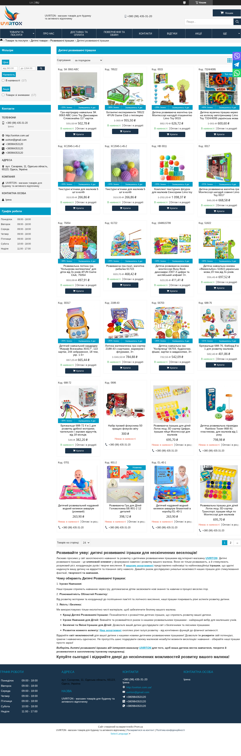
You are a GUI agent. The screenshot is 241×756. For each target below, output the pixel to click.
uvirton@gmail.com (16, 139)
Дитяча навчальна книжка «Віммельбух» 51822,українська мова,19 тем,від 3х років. (219, 268)
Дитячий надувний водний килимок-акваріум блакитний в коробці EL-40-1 (172, 508)
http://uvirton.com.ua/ (17, 135)
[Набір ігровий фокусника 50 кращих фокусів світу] (125, 404)
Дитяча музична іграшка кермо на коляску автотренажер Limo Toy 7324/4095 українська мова (219, 115)
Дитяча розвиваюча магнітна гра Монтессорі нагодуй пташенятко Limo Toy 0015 (172, 115)
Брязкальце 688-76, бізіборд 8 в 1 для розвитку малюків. (219, 347)
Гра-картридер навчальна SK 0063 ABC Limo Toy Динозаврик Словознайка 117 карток (78, 115)
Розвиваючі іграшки (62, 40)
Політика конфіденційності (170, 730)
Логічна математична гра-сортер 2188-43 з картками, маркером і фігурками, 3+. (125, 348)
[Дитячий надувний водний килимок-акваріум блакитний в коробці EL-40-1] (172, 484)
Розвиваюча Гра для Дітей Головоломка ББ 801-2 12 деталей (125, 508)
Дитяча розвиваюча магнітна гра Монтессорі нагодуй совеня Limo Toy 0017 (219, 192)
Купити (80, 134)
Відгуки (172, 33)
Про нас (48, 33)
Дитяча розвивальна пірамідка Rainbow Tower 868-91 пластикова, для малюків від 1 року (219, 430)
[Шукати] (237, 21)
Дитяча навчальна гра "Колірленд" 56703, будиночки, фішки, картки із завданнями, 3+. (172, 348)
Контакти (145, 33)
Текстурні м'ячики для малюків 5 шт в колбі (78, 191)
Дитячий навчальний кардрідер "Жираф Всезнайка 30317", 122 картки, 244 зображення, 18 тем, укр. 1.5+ (78, 350)
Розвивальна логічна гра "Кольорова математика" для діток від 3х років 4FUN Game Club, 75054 (78, 270)
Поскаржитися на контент (140, 730)
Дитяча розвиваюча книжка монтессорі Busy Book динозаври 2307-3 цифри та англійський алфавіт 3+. (172, 270)
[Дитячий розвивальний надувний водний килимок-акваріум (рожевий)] (78, 484)
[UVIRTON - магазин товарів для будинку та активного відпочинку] (11, 27)
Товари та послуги (17, 33)
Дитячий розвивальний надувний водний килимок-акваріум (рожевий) (78, 508)
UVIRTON (211, 558)
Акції (198, 33)
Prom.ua (138, 726)
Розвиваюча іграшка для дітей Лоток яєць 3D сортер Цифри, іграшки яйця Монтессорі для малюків (172, 430)
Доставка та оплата (79, 33)
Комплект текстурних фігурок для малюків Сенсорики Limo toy (172, 191)
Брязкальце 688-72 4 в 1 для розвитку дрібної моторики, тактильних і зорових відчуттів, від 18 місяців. (78, 430)
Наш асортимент (111, 630)
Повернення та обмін (114, 33)
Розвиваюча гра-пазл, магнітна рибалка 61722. (125, 267)
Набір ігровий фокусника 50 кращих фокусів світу (125, 427)
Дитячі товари (39, 40)
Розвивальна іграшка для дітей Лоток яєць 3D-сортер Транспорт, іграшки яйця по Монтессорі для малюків (219, 510)
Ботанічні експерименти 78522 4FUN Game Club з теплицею (125, 114)
